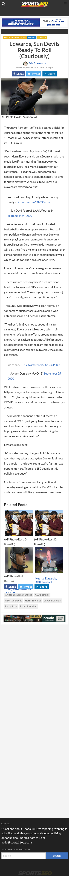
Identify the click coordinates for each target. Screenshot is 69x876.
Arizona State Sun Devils (18, 595)
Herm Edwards (33, 601)
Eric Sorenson (37, 63)
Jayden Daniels (52, 601)
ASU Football (42, 595)
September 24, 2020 (20, 215)
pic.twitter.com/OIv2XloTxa (33, 202)
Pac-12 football (28, 606)
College (31, 37)
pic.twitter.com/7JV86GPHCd (42, 365)
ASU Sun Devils (13, 601)
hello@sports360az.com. (17, 842)
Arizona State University (15, 37)
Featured (42, 37)
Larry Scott (11, 606)
